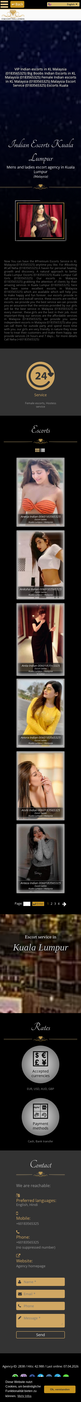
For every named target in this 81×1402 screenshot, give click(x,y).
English (71, 4)
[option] (40, 77)
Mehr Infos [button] (24, 1396)
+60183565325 (27, 1224)
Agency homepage (30, 1266)
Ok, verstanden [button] (60, 1389)
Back (17, 4)
